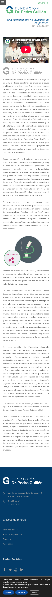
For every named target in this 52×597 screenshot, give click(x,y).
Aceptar (8, 592)
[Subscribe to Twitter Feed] (10, 570)
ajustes (24, 587)
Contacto (7, 539)
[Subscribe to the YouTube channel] (16, 570)
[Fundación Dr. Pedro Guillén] (26, 10)
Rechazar (21, 592)
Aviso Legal (8, 544)
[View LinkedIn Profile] (22, 570)
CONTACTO (43, 3)
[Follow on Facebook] (4, 570)
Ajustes (34, 592)
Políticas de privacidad (12, 534)
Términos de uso (10, 530)
